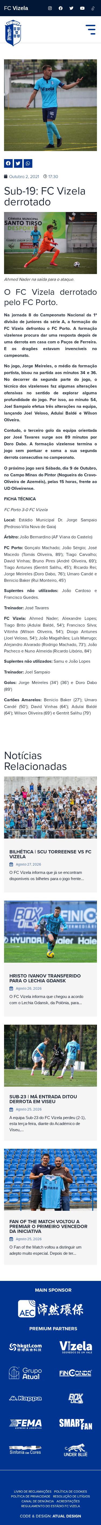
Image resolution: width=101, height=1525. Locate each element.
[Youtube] (82, 8)
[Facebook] (61, 8)
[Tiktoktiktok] (93, 8)
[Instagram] (50, 8)
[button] (8, 163)
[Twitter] (71, 8)
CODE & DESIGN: (50, 1516)
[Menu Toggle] (90, 30)
